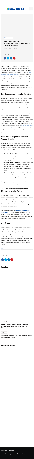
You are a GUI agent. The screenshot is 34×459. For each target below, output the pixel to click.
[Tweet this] (8, 58)
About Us (11, 450)
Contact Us (4, 450)
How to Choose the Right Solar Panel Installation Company (24, 293)
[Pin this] (14, 58)
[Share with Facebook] (5, 58)
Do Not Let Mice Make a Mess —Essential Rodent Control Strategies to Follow (15, 384)
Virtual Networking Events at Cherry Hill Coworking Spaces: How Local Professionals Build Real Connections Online (8, 295)
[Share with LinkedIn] (11, 58)
